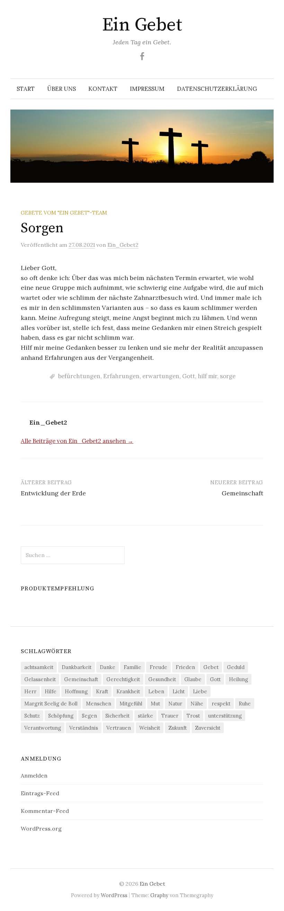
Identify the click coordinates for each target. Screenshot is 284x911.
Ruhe (245, 703)
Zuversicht (207, 728)
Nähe (196, 703)
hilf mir (207, 376)
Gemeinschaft (242, 493)
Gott (188, 376)
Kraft (102, 691)
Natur (175, 703)
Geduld (236, 667)
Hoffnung (76, 691)
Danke (107, 667)
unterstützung (225, 715)
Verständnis (83, 728)
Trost (193, 715)
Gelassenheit (40, 679)
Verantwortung (42, 728)
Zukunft (177, 728)
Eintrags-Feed (40, 793)
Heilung (238, 679)
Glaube (193, 679)
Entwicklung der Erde (53, 493)
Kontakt (102, 89)
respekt (221, 703)
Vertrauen (118, 728)
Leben (156, 691)
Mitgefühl (130, 703)
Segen (89, 715)
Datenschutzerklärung (217, 89)
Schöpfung (60, 715)
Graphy (159, 895)
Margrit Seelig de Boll (51, 703)
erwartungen (160, 376)
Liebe (200, 691)
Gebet (211, 667)
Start (26, 89)
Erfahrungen (121, 376)
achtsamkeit (38, 667)
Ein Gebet (142, 25)
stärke (145, 715)
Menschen (98, 703)
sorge (228, 376)
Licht (178, 691)
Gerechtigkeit (123, 679)
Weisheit (149, 728)
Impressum (147, 89)
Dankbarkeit (76, 667)
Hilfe (50, 691)
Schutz (32, 715)
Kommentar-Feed (45, 810)
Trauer (169, 715)
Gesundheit (162, 679)
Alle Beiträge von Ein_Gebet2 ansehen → (77, 441)
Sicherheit (117, 715)
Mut (155, 703)
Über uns (61, 89)
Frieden (185, 667)
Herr (30, 691)
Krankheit (128, 691)
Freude (158, 667)
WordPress (114, 895)
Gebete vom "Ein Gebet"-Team (64, 212)
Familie (132, 667)
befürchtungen (79, 376)
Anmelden (34, 775)
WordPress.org (41, 828)
